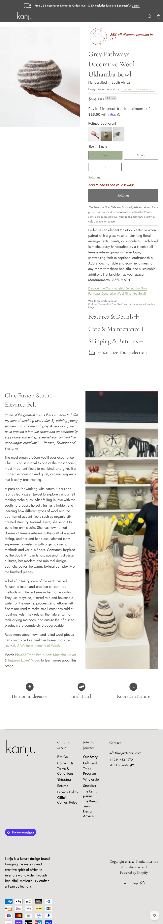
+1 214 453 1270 (121, 759)
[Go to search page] (149, 16)
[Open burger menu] (7, 16)
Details (136, 6)
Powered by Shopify (134, 872)
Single (105, 155)
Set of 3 (141, 155)
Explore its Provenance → (138, 89)
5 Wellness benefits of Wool (38, 645)
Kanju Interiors (147, 861)
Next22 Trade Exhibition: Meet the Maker (45, 654)
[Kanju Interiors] (24, 16)
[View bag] (158, 16)
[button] (149, 16)
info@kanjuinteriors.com (125, 753)
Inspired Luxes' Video (24, 660)
